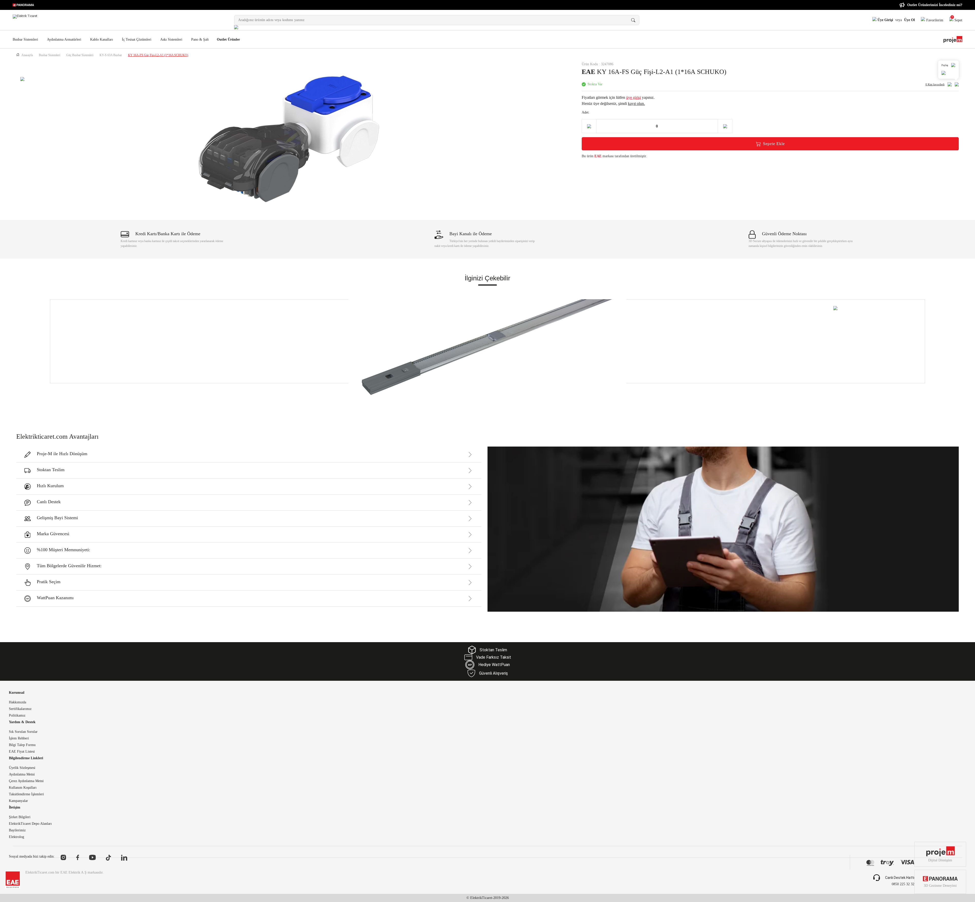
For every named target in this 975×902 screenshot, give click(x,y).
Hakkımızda (17, 702)
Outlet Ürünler (228, 39)
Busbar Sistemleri (25, 39)
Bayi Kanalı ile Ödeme (470, 233)
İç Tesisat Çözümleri (136, 39)
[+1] (725, 126)
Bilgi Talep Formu (22, 745)
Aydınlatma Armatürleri (64, 39)
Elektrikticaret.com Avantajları (57, 436)
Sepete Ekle (774, 143)
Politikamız (17, 715)
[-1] (589, 126)
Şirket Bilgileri (19, 817)
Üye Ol (909, 20)
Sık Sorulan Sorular (23, 732)
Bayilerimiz (17, 830)
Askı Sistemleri (171, 39)
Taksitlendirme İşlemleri (26, 794)
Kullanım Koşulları (23, 787)
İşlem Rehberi (19, 738)
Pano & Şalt (200, 39)
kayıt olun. (636, 103)
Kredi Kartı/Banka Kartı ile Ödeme (167, 233)
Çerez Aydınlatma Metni (26, 781)
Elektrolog (16, 837)
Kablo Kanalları (101, 39)
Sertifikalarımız (20, 709)
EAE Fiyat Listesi (22, 751)
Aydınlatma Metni (22, 774)
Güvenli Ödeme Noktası (784, 233)
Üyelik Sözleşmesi (22, 768)
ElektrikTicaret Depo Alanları (30, 824)
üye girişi (633, 97)
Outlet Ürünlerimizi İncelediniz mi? (934, 5)
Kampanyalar (18, 801)
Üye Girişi (884, 20)
